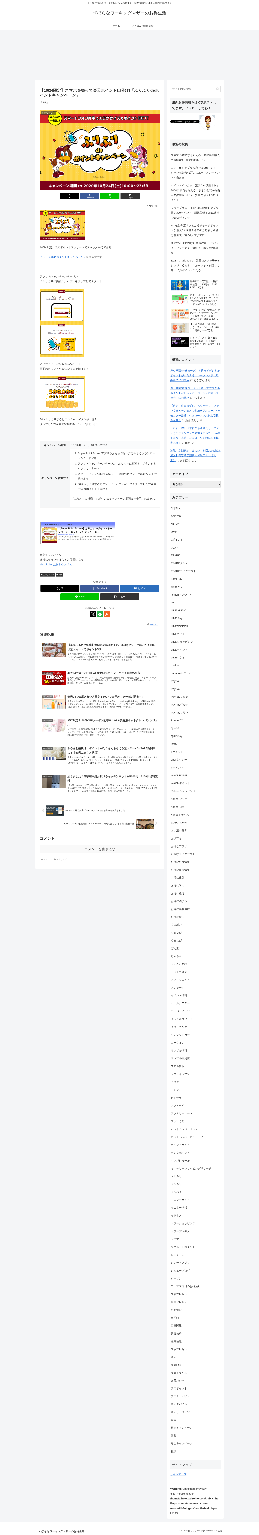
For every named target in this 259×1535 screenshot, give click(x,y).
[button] (130, 196)
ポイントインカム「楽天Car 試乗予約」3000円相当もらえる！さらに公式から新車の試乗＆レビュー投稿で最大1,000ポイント (195, 192)
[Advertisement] (125, 54)
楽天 (61, 575)
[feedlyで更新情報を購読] (100, 614)
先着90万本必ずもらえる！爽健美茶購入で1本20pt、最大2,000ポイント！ (195, 157)
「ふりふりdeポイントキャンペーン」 (63, 256)
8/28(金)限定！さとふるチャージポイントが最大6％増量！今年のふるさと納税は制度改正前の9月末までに (194, 230)
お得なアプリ (48, 575)
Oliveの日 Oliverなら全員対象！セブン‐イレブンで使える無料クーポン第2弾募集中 (194, 248)
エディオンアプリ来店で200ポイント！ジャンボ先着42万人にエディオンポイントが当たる (195, 172)
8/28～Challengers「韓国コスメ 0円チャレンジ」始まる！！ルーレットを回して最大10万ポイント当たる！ (195, 265)
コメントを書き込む (100, 849)
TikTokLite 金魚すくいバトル (57, 564)
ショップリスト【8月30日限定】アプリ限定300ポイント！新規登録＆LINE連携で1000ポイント (195, 212)
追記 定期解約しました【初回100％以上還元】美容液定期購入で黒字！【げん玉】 (195, 455)
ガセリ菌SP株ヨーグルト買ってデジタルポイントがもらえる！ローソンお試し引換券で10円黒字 (195, 375)
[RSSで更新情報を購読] (107, 614)
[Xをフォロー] (93, 614)
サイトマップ (178, 1474)
